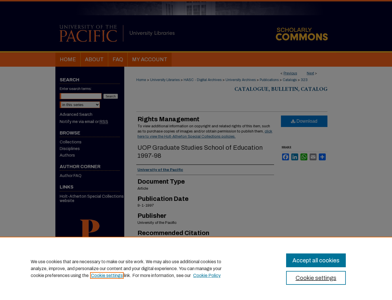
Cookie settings (107, 275)
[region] (196, 268)
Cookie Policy (207, 275)
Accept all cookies (315, 260)
